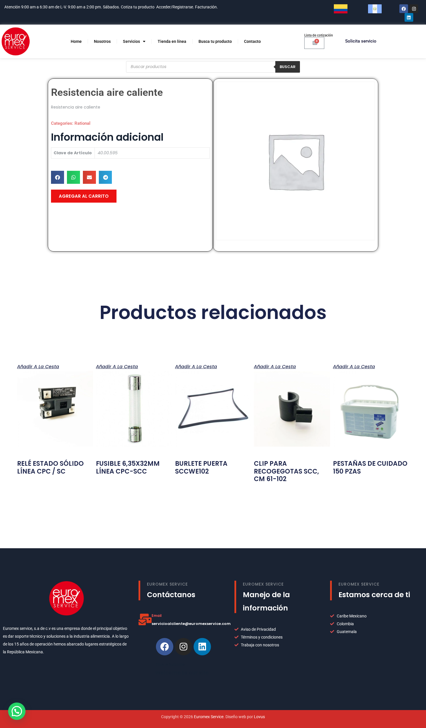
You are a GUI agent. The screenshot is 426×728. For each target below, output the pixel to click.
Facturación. (207, 7)
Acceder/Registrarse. (175, 7)
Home (76, 41)
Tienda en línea (172, 41)
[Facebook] (403, 8)
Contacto (252, 41)
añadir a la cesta (38, 366)
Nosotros (102, 41)
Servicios (131, 41)
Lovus (259, 716)
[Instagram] (413, 8)
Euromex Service (208, 716)
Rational (82, 123)
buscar (288, 66)
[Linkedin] (202, 646)
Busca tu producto (215, 41)
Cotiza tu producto (137, 7)
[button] (57, 177)
